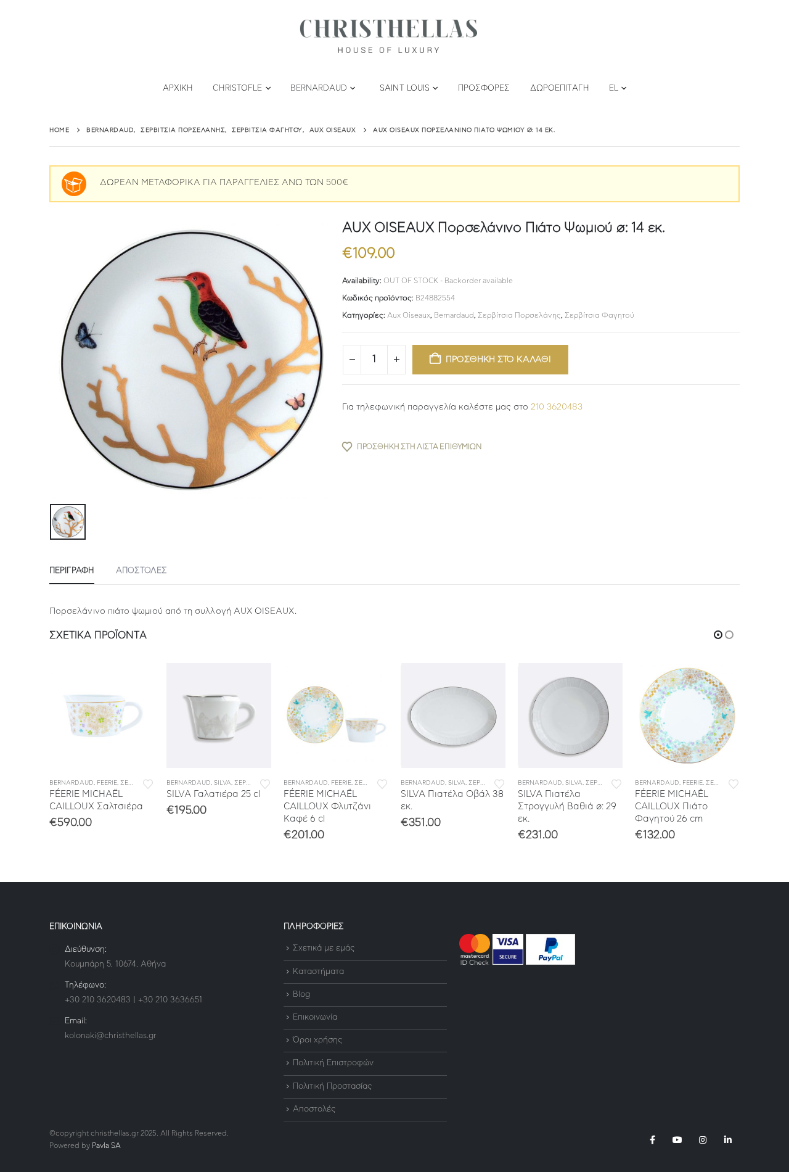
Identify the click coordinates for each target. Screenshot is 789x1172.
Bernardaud (318, 89)
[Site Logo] (388, 36)
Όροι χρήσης (317, 1040)
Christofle (237, 89)
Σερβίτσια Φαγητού (599, 315)
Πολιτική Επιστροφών (333, 1064)
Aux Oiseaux (408, 315)
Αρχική (178, 89)
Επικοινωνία (315, 1017)
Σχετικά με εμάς (323, 949)
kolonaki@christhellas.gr (111, 1036)
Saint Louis (405, 89)
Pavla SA (106, 1145)
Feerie (107, 783)
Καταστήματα (318, 972)
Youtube (677, 1139)
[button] (718, 634)
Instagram (702, 1139)
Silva (222, 783)
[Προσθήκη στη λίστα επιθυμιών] (148, 783)
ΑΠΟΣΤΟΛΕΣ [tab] (141, 571)
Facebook (652, 1139)
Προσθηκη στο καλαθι (498, 359)
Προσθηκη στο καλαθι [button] (134, 683)
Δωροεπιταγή (559, 89)
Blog (301, 995)
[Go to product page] (101, 715)
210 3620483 (557, 407)
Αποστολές (314, 1109)
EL (613, 89)
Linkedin (727, 1139)
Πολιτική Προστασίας (332, 1087)
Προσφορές (484, 89)
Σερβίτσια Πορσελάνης (519, 315)
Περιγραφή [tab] (71, 571)
